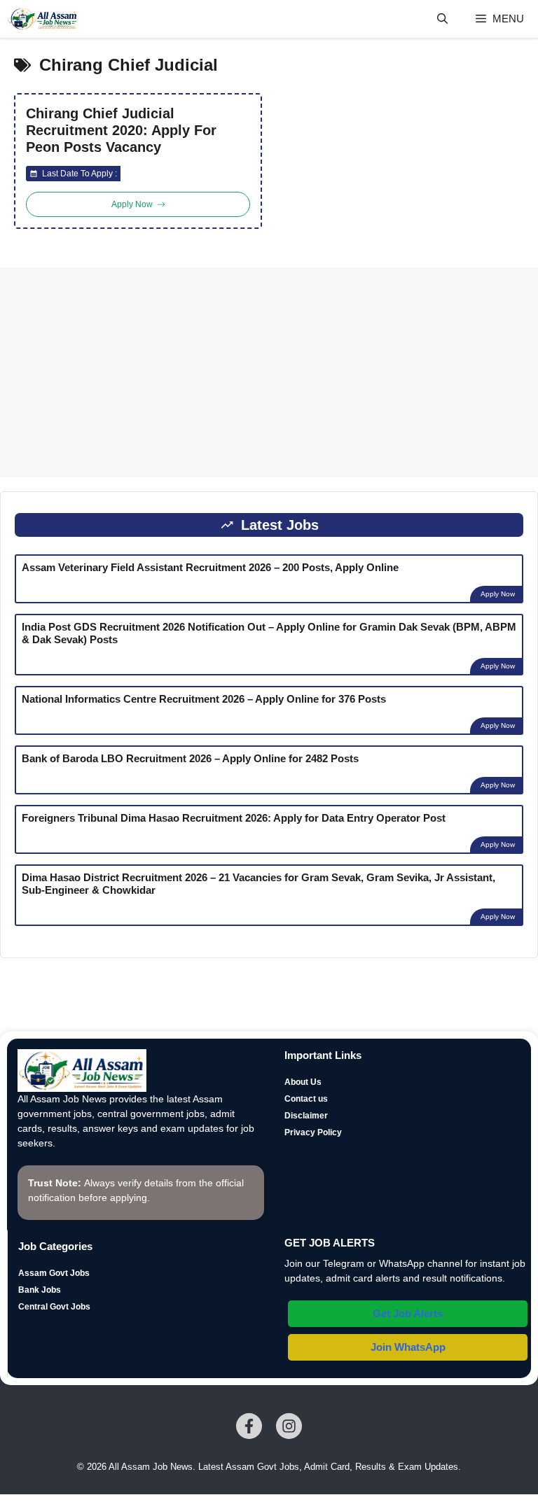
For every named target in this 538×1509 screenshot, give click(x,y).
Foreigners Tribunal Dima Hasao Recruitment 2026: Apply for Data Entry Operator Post (234, 818)
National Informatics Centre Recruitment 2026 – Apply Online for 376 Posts (204, 699)
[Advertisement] (269, 372)
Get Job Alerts (408, 1313)
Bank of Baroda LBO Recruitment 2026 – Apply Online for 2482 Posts (190, 758)
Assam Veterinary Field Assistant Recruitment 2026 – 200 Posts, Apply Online (210, 567)
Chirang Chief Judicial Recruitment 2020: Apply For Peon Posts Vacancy (121, 130)
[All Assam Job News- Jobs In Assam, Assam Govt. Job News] (42, 19)
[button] (442, 19)
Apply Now (498, 594)
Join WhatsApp (408, 1347)
